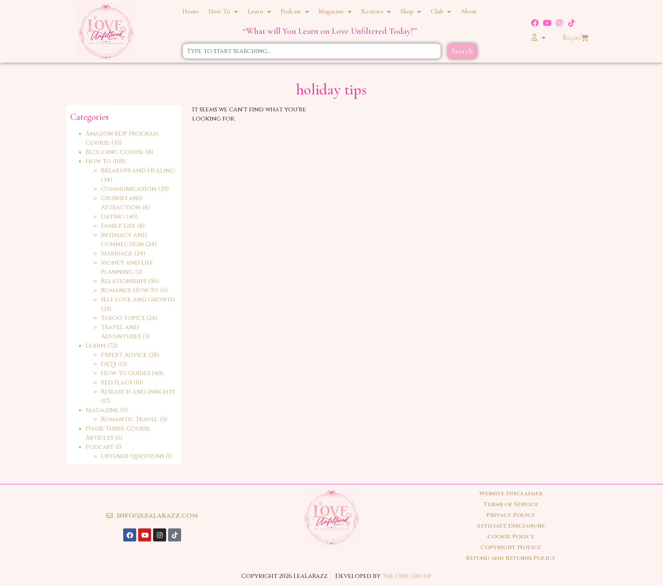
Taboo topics (123, 318)
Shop (406, 11)
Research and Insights (138, 391)
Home (190, 11)
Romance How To (129, 290)
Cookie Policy (510, 537)
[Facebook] (535, 23)
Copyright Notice (510, 547)
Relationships (124, 281)
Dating (113, 216)
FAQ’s (108, 364)
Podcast (290, 11)
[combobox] (312, 51)
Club (436, 11)
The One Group (407, 576)
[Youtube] (547, 23)
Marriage (117, 253)
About (468, 11)
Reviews (372, 11)
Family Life (118, 226)
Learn (255, 11)
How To (219, 11)
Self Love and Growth (138, 299)
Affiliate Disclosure (511, 526)
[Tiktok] (572, 23)
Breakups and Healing (138, 170)
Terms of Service (510, 504)
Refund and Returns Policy (511, 558)
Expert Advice (124, 355)
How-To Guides (125, 373)
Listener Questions (132, 456)
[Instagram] (559, 23)
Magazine (331, 11)
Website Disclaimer (511, 494)
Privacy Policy (510, 515)
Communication (129, 189)
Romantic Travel (129, 419)
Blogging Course (115, 152)
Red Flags (116, 382)
